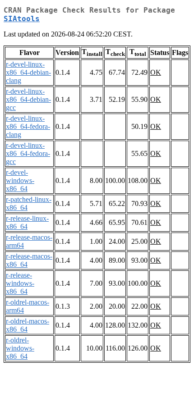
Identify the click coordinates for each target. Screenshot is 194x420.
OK (155, 72)
